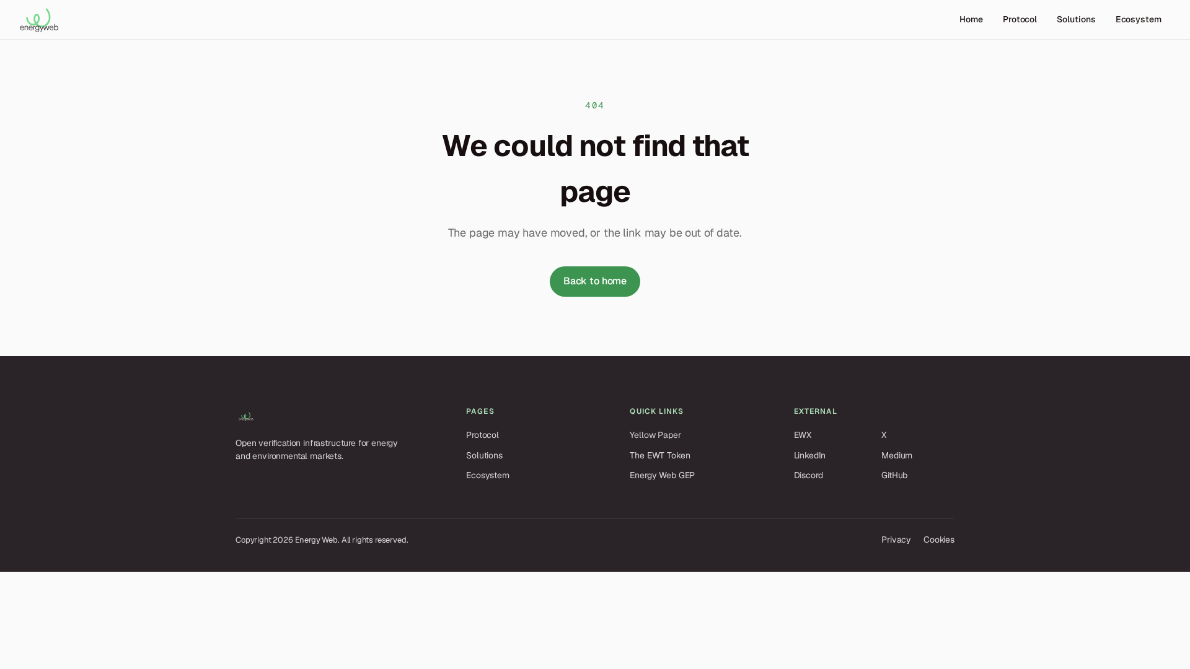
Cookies (938, 539)
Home (971, 19)
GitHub (894, 475)
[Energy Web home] (39, 19)
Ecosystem (1138, 19)
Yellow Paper (655, 434)
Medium (896, 455)
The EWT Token (660, 455)
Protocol (1020, 19)
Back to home (595, 280)
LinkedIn (810, 455)
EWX (803, 434)
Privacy (896, 539)
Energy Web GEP (662, 475)
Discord (808, 475)
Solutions (1076, 19)
